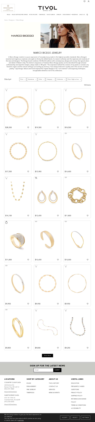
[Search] (87, 15)
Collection (60, 79)
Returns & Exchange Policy (78, 400)
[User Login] (89, 1)
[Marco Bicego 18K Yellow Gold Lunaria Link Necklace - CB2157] (17, 195)
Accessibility (76, 408)
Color (40, 79)
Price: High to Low (73, 79)
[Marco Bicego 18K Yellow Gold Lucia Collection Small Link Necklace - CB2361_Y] (47, 151)
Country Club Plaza (12, 382)
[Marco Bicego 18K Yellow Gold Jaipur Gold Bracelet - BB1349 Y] (77, 195)
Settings (85, 417)
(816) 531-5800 (9, 389)
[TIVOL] (47, 8)
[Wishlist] (84, 1)
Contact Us (53, 386)
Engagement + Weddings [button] (70, 14)
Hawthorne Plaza (11, 395)
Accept (64, 417)
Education (75, 383)
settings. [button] (21, 420)
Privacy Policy (76, 392)
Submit (57, 370)
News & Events (54, 392)
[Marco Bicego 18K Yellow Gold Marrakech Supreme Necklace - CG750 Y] (77, 283)
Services (52, 389)
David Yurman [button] (51, 14)
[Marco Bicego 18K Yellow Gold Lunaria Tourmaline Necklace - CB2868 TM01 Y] (47, 327)
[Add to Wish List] (28, 127)
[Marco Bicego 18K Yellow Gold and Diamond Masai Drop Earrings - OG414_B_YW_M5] (47, 195)
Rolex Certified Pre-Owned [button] (20, 14)
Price (21, 79)
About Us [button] (82, 14)
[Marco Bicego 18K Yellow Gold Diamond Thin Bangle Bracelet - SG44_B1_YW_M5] (77, 151)
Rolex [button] (8, 14)
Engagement (31, 386)
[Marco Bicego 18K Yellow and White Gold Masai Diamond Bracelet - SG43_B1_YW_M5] (17, 283)
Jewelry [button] (58, 14)
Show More (47, 355)
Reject (75, 417)
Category (49, 79)
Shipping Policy (76, 395)
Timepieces (30, 392)
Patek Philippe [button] (33, 14)
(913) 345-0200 (9, 401)
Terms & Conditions (78, 405)
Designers (12, 20)
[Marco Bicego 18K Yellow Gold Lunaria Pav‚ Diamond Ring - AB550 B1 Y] (17, 239)
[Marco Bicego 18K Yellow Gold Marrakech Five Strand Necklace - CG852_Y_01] (17, 107)
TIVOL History (54, 383)
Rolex (29, 383)
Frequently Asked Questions (77, 388)
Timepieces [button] (42, 14)
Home (6, 20)
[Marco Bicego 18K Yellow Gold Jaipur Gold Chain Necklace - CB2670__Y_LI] (47, 107)
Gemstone (31, 79)
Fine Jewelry (31, 389)
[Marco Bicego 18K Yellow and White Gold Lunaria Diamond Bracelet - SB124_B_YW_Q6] (47, 239)
